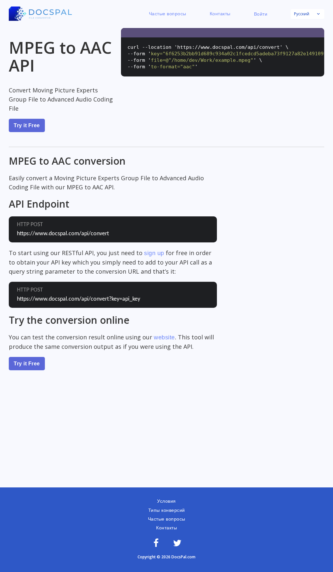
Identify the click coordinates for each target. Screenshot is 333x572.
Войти (261, 14)
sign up (154, 253)
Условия (166, 501)
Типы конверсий (166, 510)
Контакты (220, 13)
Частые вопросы (167, 13)
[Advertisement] (166, 438)
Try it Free (27, 125)
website (164, 337)
